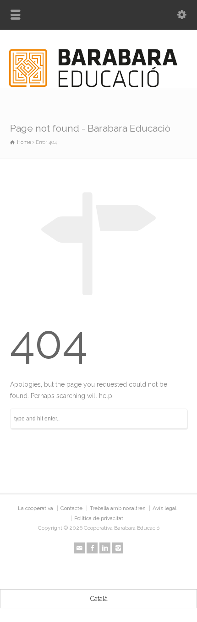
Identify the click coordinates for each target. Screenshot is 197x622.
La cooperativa (35, 508)
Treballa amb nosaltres (117, 508)
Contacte (71, 508)
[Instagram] (117, 547)
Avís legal (164, 508)
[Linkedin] (104, 547)
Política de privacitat (98, 518)
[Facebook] (92, 547)
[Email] (79, 547)
